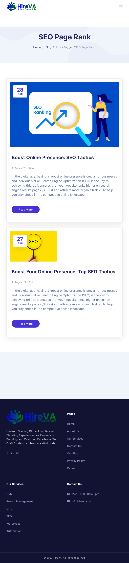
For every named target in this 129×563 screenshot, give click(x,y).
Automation (14, 531)
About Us (73, 431)
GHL (9, 508)
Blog (48, 47)
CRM (9, 494)
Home (37, 47)
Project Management (19, 501)
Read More (26, 209)
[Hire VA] (21, 6)
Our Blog (72, 453)
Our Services (75, 438)
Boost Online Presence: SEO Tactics (53, 157)
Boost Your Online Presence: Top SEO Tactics (63, 272)
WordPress (13, 523)
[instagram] (17, 453)
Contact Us (74, 446)
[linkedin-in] (12, 453)
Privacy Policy (76, 460)
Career (71, 468)
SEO (9, 516)
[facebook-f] (7, 453)
